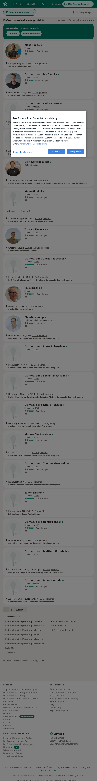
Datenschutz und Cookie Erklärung (32, 144)
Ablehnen (56, 152)
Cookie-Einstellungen (23, 152)
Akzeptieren (75, 152)
